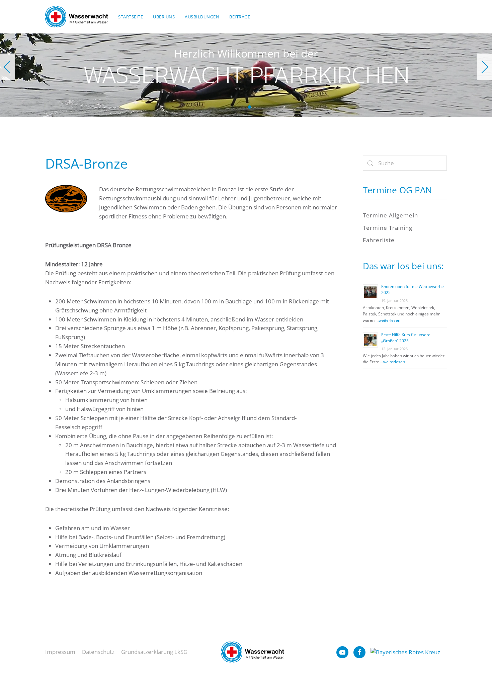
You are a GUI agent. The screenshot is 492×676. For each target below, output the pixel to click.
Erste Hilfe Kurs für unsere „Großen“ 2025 (405, 338)
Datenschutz (98, 652)
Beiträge (239, 17)
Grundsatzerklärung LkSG (154, 652)
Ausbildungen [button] (202, 17)
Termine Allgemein (390, 215)
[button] (7, 67)
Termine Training (387, 227)
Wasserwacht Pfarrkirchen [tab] (242, 107)
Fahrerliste (379, 240)
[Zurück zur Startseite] (76, 16)
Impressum (60, 652)
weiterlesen (389, 320)
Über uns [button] (164, 17)
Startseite (130, 17)
